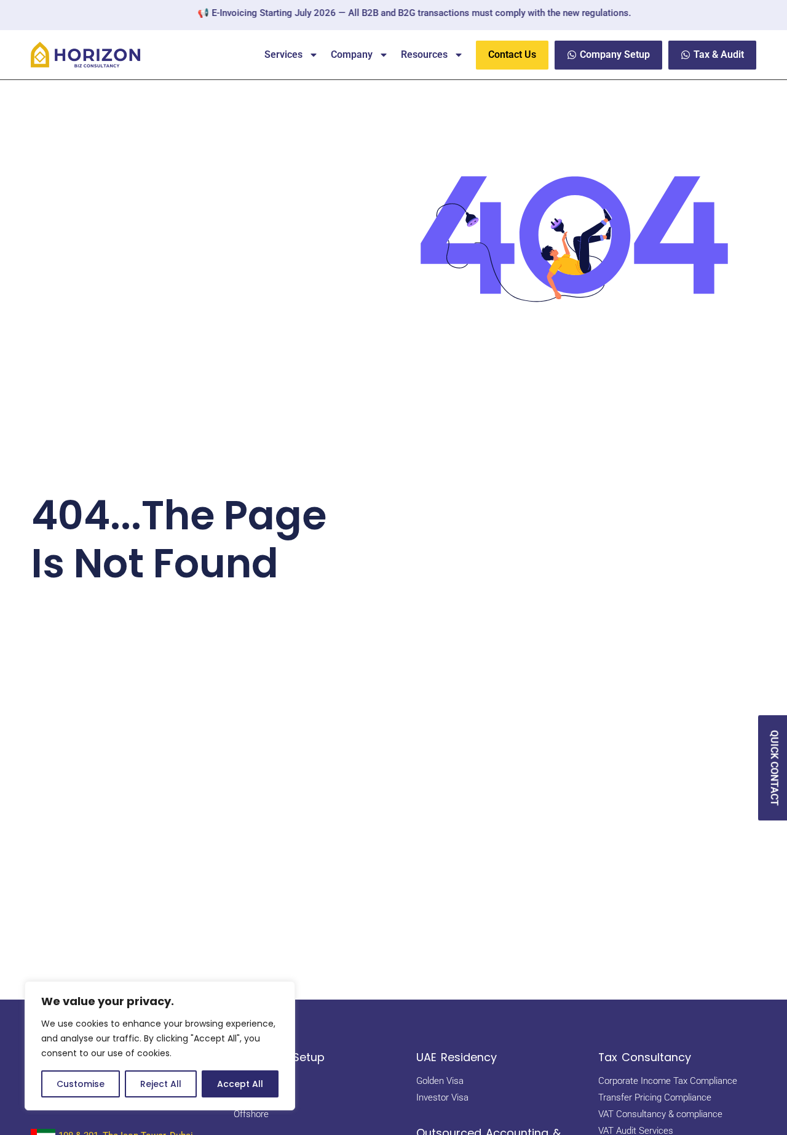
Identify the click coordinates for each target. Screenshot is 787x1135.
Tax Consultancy (644, 1057)
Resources (424, 54)
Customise (81, 1084)
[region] (160, 1045)
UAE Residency (456, 1057)
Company (352, 54)
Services (283, 54)
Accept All (240, 1084)
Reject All (160, 1084)
